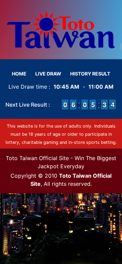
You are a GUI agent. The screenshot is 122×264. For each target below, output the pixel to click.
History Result (90, 73)
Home (19, 73)
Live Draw (48, 73)
